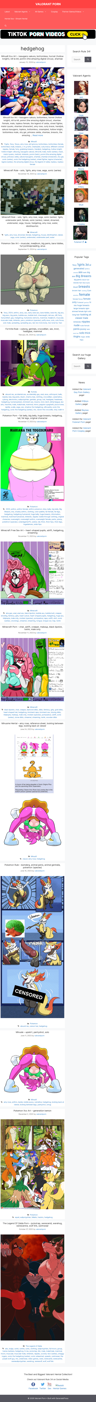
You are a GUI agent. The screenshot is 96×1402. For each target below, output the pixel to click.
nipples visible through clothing (45, 517)
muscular (59, 318)
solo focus (59, 320)
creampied (36, 147)
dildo (41, 710)
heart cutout (24, 616)
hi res (26, 1351)
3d (87, 264)
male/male (21, 404)
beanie (5, 397)
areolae (75, 272)
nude (76, 325)
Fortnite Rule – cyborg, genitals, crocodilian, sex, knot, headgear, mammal (32, 330)
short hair (76, 333)
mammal (43, 318)
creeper (58, 613)
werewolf (38, 1361)
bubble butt (32, 315)
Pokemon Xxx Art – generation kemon (32, 1110)
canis (27, 1349)
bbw (44, 509)
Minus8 (34, 141)
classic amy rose (29, 859)
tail (33, 323)
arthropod (53, 394)
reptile (7, 407)
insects (37, 402)
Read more (38, 135)
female (12, 149)
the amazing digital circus (24, 162)
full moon (52, 1349)
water (52, 237)
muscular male (6, 320)
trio (34, 410)
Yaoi (60, 323)
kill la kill (38, 152)
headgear (49, 399)
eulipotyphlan (23, 399)
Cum (89, 290)
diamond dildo (32, 710)
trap (53, 621)
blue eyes (86, 283)
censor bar (34, 1026)
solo (52, 320)
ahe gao (9, 613)
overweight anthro (28, 519)
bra (12, 512)
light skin (87, 311)
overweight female (43, 519)
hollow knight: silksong (11, 152)
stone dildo (19, 717)
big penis (13, 315)
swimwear (56, 1356)
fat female (49, 512)
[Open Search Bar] (5, 25)
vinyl (55, 410)
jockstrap (33, 1351)
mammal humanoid (16, 517)
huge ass (59, 616)
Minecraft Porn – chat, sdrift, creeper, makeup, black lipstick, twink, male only (32, 628)
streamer (23, 621)
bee (10, 397)
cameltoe (38, 1102)
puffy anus (46, 320)
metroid (18, 154)
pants (54, 519)
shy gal (60, 157)
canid (16, 1349)
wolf (44, 1361)
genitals (33, 399)
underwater (31, 237)
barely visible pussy (26, 1102)
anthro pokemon (35, 509)
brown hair (76, 291)
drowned (21, 235)
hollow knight (56, 149)
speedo (48, 1356)
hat (43, 399)
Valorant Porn (48, 4)
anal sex (20, 613)
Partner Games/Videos (71, 12)
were (41, 1359)
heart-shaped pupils (38, 616)
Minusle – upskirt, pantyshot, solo (32, 1032)
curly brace (45, 147)
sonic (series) (7, 159)
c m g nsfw (26, 147)
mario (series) (52, 152)
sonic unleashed (37, 1356)
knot (42, 402)
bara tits (53, 313)
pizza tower (59, 404)
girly (17, 616)
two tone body (41, 323)
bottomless (43, 144)
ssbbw (34, 522)
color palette (39, 512)
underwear (23, 1359)
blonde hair (77, 283)
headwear (58, 399)
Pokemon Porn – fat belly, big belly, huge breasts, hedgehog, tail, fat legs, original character (32, 416)
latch (47, 402)
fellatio (34, 1217)
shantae (37, 157)
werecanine (57, 1359)
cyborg (5, 399)
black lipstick (30, 613)
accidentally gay (33, 394)
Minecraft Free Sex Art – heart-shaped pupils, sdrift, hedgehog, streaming (32, 531)
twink (58, 621)
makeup (15, 715)
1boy (12, 144)
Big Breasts (83, 276)
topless (54, 162)
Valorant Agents (21, 12)
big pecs (6, 315)
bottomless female (55, 144)
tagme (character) (55, 159)
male (44, 152)
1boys (17, 144)
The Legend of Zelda (34, 1346)
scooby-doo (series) (49, 1354)
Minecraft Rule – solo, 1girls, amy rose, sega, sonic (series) (32, 170)
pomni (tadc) (35, 154)
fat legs (57, 512)
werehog (30, 1361)
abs (6, 1349)
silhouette (48, 407)
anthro (16, 313)
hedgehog (46, 149)
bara (30, 313)
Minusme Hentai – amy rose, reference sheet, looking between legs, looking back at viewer (32, 724)
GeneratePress (62, 1398)
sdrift (50, 618)
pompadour (38, 618)
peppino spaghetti (46, 404)
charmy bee (30, 397)
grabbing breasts (26, 149)
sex (22, 407)
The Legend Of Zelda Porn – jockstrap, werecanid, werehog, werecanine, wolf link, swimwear (32, 1224)
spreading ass (25, 323)
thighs (83, 337)
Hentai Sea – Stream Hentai (16, 19)
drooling (4, 616)
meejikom (51, 318)
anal (42, 394)
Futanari (80, 302)
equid (17, 1217)
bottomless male (7, 147)
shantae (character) (49, 157)
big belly (55, 509)
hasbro (40, 1217)
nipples (37, 1354)
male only (14, 618)
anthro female (22, 509)
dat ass (51, 315)
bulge (11, 1349)
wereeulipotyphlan (18, 1361)
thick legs (58, 522)
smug (49, 1105)
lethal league (55, 402)
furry (17, 149)
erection (75, 295)
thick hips (50, 522)
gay (12, 318)
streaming (31, 621)
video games (33, 1359)
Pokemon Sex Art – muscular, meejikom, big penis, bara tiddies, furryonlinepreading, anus (32, 244)
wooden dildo (51, 717)
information (55, 514)
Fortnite (34, 392)
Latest (7, 12)
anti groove (33, 144)
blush (22, 397)
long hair (76, 315)
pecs (23, 320)
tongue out (47, 621)
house (43, 235)
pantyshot (42, 1105)
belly (49, 509)
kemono (36, 318)
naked (60, 235)
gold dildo (59, 710)
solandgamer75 (24, 522)
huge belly (35, 514)
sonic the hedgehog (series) (25, 159)
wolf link (50, 1361)
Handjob (37, 149)
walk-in (61, 410)
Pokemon (34, 310)
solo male (7, 323)
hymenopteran (16, 402)
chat (17, 710)
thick (43, 522)
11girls (6, 144)
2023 (8, 509)
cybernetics (57, 397)
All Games (39, 12)
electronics (13, 399)
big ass (61, 313)
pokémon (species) (33, 320)
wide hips (38, 524)
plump (59, 519)
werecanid (48, 1359)
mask (61, 152)
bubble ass (22, 315)
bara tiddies (45, 313)
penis (76, 328)
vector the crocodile (45, 410)
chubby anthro (20, 512)
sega (12, 237)
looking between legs (28, 1105)
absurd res (9, 394)
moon (3, 1354)
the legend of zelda (42, 162)
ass (25, 313)
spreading (15, 323)
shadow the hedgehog (34, 407)
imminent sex (28, 402)
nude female (84, 325)
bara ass (36, 313)
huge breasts (45, 514)
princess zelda (13, 157)
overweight (15, 519)
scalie (13, 407)
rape (46, 618)
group (39, 399)
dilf (56, 315)
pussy (83, 329)
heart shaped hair (10, 712)
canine (21, 1349)
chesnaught (42, 315)
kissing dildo (56, 712)
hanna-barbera (8, 1351)
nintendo (25, 154)
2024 (10, 313)
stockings (15, 621)
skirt (55, 618)
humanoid (28, 318)
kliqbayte (6, 618)
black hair (85, 280)
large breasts (79, 308)
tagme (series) (7, 162)
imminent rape (33, 712)
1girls (6, 235)
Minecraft (33, 232)
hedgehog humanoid (21, 514)
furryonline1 (5, 318)
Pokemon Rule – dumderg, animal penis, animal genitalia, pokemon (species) (32, 866)
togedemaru (28, 524)
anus (21, 313)
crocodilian (47, 397)
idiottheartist (52, 235)
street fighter (42, 159)
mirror (36, 404)
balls (60, 394)
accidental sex (20, 394)
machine (8, 404)
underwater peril (42, 237)
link (39, 1351)
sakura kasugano (26, 157)
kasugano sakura (27, 152)
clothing (39, 397)
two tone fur (53, 323)
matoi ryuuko (9, 154)
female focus (78, 299)
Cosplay (54, 12)
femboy (11, 616)
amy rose (24, 144)
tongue (39, 621)
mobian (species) (26, 618)
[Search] (88, 59)
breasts (18, 147)
